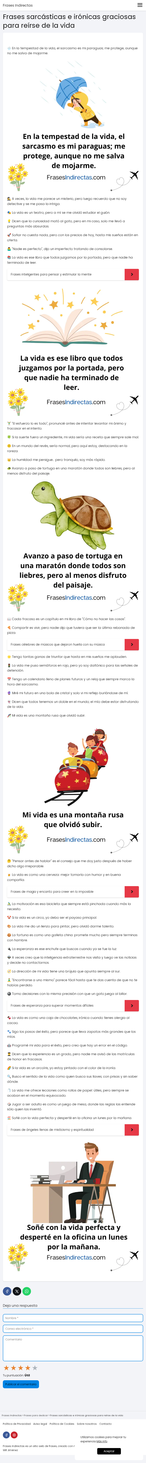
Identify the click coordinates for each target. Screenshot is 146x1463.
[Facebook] (7, 1291)
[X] (17, 1291)
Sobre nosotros (87, 1424)
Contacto (105, 1424)
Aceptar (109, 1451)
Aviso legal (40, 1424)
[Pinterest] (14, 1435)
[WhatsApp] (26, 1291)
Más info (102, 1441)
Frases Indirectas (18, 5)
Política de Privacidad (17, 1424)
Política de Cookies (62, 1424)
